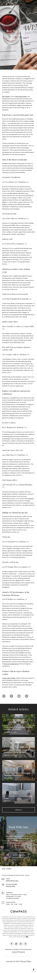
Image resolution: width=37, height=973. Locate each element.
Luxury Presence (18, 952)
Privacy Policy (25, 961)
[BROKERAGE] (16, 944)
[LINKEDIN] (21, 944)
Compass (24, 918)
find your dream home (11, 664)
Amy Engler (6, 96)
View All (18, 810)
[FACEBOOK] (11, 944)
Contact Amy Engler (9, 678)
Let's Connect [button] (18, 855)
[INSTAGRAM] (25, 944)
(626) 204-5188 (10, 886)
